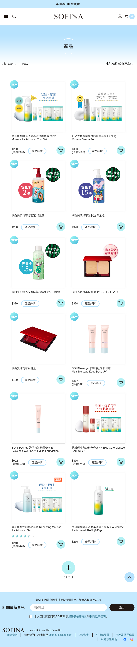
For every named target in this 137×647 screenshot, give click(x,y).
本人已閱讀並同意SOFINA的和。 (71, 616)
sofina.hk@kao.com (60, 634)
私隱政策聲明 (98, 616)
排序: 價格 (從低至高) (118, 63)
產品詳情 (37, 150)
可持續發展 (102, 634)
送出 (122, 607)
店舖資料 (84, 634)
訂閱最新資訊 (14, 607)
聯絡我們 (12, 634)
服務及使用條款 (77, 616)
